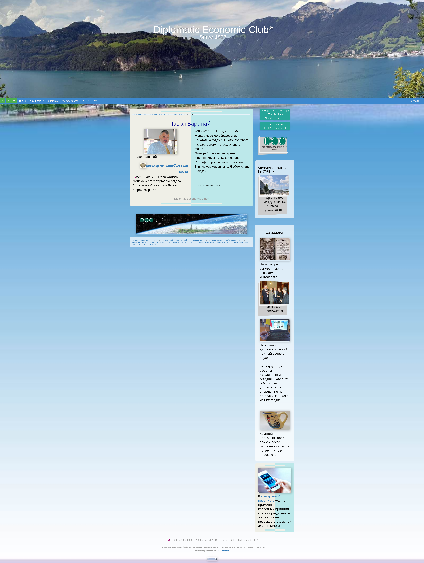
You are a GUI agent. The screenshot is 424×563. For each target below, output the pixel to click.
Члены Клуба (137, 114)
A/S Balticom (223, 550)
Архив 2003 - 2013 (140, 244)
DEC (22, 100)
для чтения (234, 240)
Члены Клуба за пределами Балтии (161, 114)
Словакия (146, 114)
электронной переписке (269, 498)
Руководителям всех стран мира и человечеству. (275, 114)
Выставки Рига (173, 242)
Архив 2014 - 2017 (241, 242)
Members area (70, 100)
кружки (206, 242)
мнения (198, 240)
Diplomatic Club (167, 240)
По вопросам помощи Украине (275, 126)
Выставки (53, 100)
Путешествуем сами (156, 242)
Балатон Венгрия (189, 242)
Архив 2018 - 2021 (224, 242)
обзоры (139, 242)
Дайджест (37, 100)
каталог (215, 240)
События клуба (182, 240)
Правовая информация (149, 240)
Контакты (414, 100)
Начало (135, 240)
